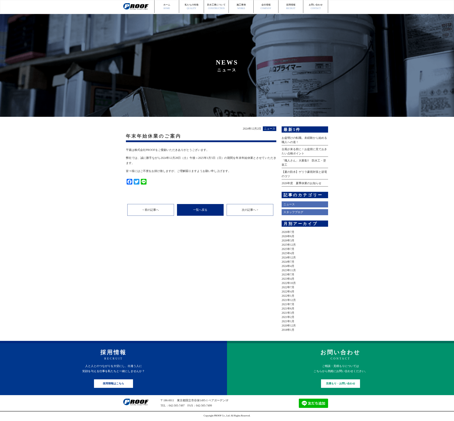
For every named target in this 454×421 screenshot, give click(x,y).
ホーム (166, 6)
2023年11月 (289, 270)
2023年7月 (288, 274)
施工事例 (241, 6)
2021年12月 (289, 300)
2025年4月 (288, 253)
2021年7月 (288, 304)
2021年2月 (288, 317)
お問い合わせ (316, 6)
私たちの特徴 (191, 6)
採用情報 (290, 6)
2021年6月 (288, 308)
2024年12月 (289, 257)
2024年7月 (288, 261)
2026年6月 (288, 236)
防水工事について (216, 6)
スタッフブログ (293, 212)
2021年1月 (288, 321)
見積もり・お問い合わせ (340, 383)
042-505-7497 (177, 405)
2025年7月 (288, 248)
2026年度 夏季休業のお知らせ (301, 183)
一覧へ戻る (200, 209)
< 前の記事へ (150, 209)
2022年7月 (288, 287)
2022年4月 (288, 291)
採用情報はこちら (113, 383)
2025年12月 (289, 244)
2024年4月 (288, 265)
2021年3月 (288, 312)
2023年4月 (288, 278)
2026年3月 (288, 240)
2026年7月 (288, 231)
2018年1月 (288, 329)
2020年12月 (289, 325)
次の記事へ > (250, 209)
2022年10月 (289, 283)
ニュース (289, 204)
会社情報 (266, 6)
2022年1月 (288, 295)
